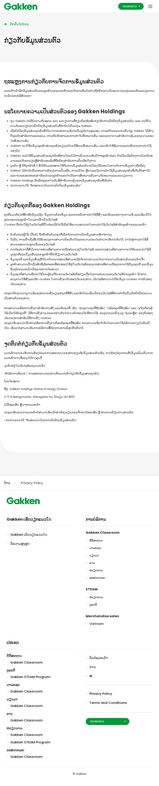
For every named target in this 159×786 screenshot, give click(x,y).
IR (90, 676)
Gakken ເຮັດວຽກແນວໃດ (28, 534)
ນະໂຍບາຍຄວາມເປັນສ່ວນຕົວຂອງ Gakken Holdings (64, 111)
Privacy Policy (32, 483)
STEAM (92, 589)
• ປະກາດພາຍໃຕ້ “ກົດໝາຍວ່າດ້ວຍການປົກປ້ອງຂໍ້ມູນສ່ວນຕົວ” (40, 420)
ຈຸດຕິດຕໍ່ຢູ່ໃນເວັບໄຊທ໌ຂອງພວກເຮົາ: (25, 366)
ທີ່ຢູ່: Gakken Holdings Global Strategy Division (35, 389)
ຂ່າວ (92, 667)
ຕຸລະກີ (93, 605)
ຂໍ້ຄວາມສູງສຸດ (20, 543)
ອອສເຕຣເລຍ (97, 578)
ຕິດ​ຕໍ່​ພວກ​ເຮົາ (98, 658)
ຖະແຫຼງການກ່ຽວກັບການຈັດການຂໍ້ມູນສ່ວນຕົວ (54, 81)
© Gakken (80, 774)
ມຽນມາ (94, 555)
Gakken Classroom (102, 532)
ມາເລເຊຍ (95, 548)
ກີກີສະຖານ (95, 541)
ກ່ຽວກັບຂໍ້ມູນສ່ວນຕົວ (32, 40)
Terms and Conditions (108, 702)
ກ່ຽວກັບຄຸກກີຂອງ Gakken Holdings (47, 205)
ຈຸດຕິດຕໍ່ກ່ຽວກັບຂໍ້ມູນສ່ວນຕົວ (35, 343)
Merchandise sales (102, 616)
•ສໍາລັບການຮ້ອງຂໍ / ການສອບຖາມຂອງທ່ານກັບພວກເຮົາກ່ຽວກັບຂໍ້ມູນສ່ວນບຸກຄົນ (51, 374)
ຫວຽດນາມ (96, 570)
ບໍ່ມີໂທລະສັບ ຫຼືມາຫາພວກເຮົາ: (22, 405)
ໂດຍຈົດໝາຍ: (12, 381)
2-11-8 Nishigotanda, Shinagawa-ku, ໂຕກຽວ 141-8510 (39, 397)
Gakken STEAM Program (30, 677)
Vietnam (96, 624)
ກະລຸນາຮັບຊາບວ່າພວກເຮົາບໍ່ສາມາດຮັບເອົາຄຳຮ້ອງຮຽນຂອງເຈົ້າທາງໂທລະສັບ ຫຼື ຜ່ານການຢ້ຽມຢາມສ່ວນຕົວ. (69, 412)
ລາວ (92, 563)
